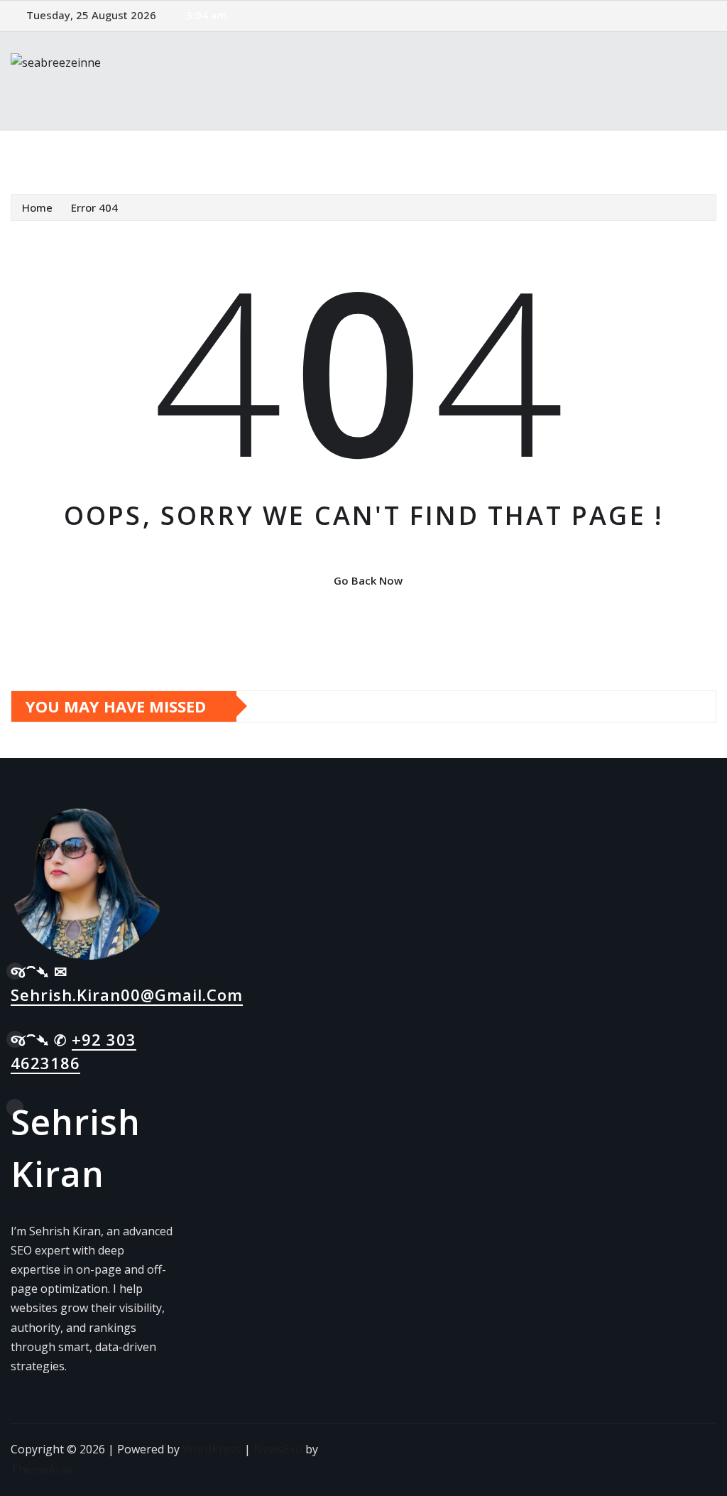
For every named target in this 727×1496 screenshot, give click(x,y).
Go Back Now (368, 580)
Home (45, 151)
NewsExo (277, 1449)
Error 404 (94, 207)
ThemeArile (41, 1470)
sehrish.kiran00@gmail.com (127, 994)
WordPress (211, 1449)
